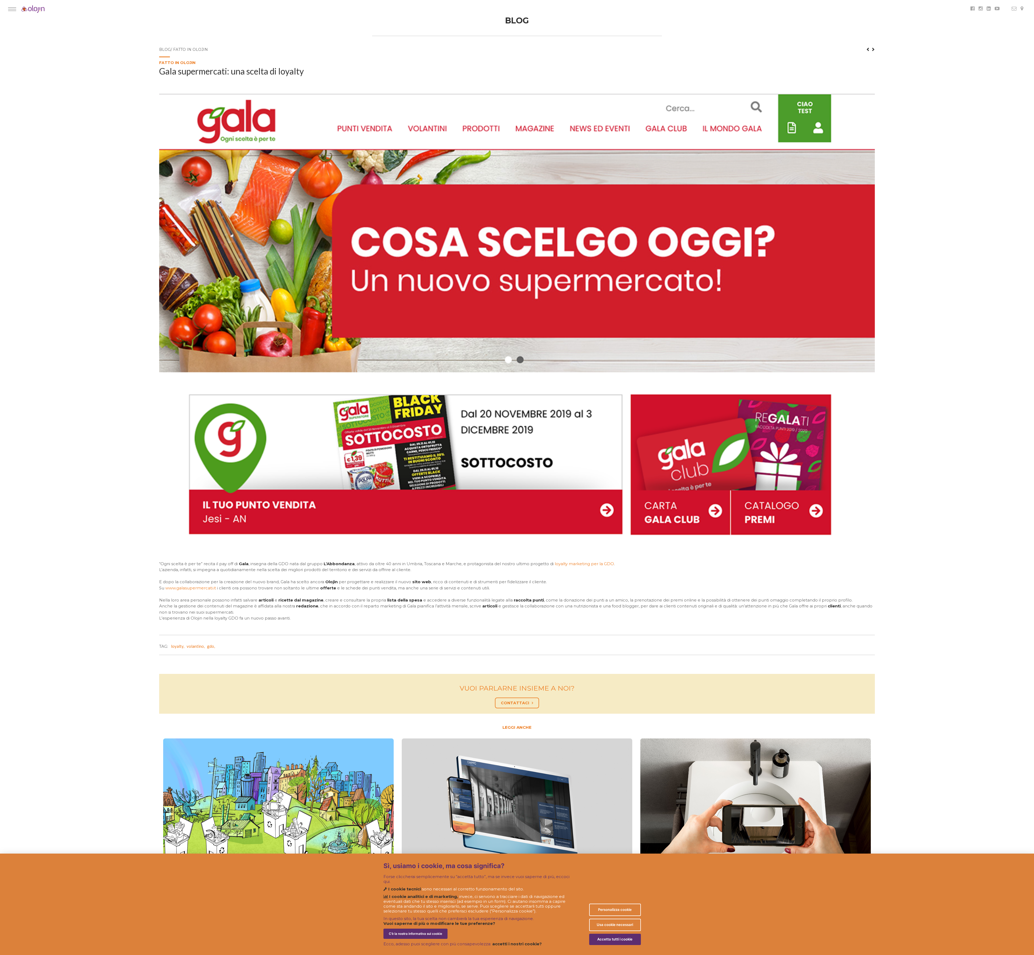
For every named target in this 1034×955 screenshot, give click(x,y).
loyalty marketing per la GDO (584, 563)
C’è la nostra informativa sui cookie (415, 934)
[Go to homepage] (25, 9)
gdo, (211, 646)
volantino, (196, 646)
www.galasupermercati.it (190, 587)
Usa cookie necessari (615, 924)
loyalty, (178, 646)
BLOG (517, 20)
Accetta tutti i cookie (615, 939)
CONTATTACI (515, 703)
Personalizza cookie (615, 909)
